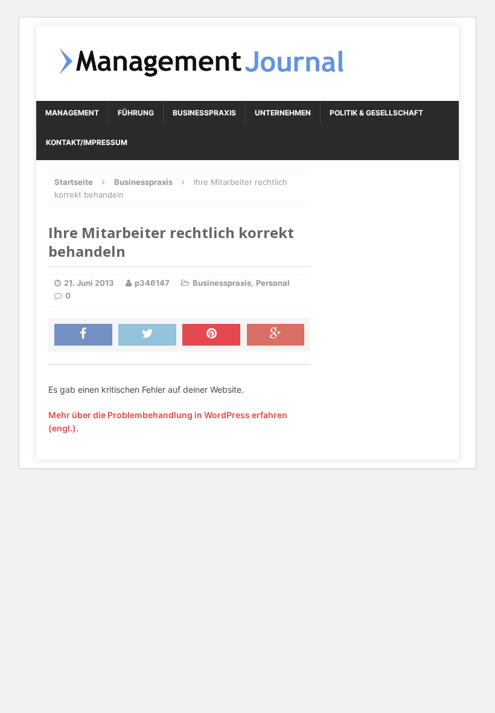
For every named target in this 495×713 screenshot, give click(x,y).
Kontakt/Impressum (86, 142)
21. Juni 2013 (89, 283)
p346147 (152, 283)
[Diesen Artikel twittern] (147, 335)
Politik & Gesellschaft (376, 112)
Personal (273, 283)
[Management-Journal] (247, 63)
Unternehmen (283, 112)
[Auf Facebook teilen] (83, 335)
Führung (136, 112)
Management (72, 112)
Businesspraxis (204, 112)
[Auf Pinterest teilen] (211, 335)
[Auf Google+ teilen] (276, 335)
